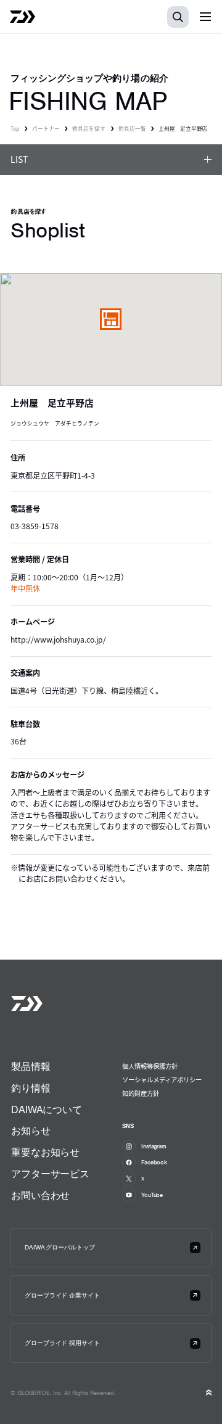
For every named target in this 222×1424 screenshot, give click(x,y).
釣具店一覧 (132, 129)
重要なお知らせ (45, 1152)
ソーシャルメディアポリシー (162, 1079)
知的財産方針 (140, 1093)
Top (14, 129)
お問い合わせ (40, 1195)
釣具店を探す (88, 129)
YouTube (152, 1195)
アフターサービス (50, 1174)
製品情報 (30, 1066)
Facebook (154, 1162)
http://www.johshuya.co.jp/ (58, 639)
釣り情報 (30, 1088)
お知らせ (30, 1131)
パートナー (46, 129)
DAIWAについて (46, 1110)
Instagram (153, 1146)
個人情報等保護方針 (150, 1066)
